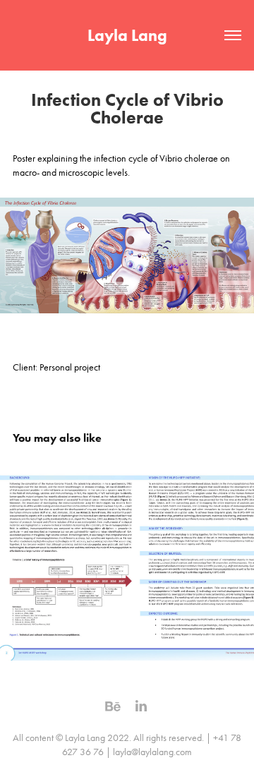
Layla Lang (127, 35)
